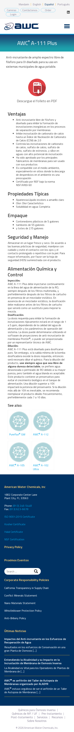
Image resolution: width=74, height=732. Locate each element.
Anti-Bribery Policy (15, 618)
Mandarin (24, 4)
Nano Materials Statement (20, 603)
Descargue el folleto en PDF (37, 101)
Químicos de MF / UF (24, 714)
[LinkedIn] (68, 12)
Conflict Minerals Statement (20, 595)
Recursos (57, 717)
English (37, 4)
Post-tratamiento (22, 717)
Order (48, 10)
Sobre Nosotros (36, 721)
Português (63, 4)
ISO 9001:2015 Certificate (19, 517)
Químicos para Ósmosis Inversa (37, 710)
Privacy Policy (13, 547)
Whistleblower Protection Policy (23, 611)
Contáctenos (29, 10)
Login (13, 14)
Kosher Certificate (14, 524)
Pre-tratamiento (51, 714)
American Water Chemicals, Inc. (21, 26)
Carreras (11, 10)
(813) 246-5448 (22, 506)
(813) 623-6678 (18, 509)
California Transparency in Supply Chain (26, 588)
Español (49, 4)
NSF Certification (14, 539)
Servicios (42, 717)
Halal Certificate (13, 532)
